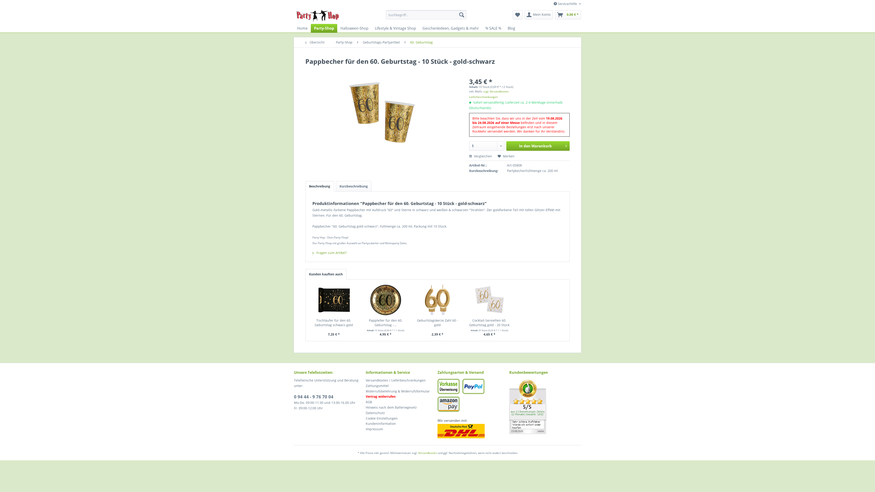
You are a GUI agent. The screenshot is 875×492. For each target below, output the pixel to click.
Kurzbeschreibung (354, 186)
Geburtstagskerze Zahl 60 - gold (437, 322)
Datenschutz (375, 413)
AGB (369, 402)
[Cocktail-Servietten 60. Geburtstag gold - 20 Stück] (489, 300)
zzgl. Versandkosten (496, 91)
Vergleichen (482, 156)
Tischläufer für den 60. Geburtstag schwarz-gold (334, 322)
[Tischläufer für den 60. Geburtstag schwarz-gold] (334, 300)
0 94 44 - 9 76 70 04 (313, 397)
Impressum (374, 429)
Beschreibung (319, 186)
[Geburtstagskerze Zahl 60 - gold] (437, 300)
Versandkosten (427, 453)
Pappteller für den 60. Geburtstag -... (385, 322)
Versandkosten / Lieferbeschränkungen (396, 380)
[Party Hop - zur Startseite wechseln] (317, 16)
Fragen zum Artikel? (331, 253)
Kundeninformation (381, 423)
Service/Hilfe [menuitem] (567, 4)
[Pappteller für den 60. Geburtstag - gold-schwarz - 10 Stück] (385, 300)
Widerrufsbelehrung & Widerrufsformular (398, 391)
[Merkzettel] (517, 14)
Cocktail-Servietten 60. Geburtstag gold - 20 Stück (489, 322)
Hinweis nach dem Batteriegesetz (391, 407)
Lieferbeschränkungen (483, 97)
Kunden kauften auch (326, 274)
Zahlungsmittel (377, 386)
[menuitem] (426, 14)
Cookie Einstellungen (382, 418)
